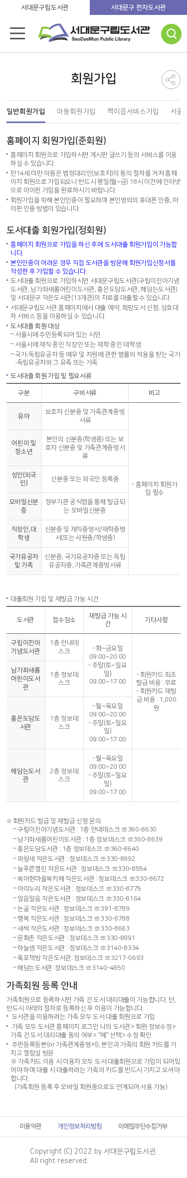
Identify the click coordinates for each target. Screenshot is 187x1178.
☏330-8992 (117, 858)
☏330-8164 (123, 898)
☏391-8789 (111, 908)
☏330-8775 (123, 888)
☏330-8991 (117, 938)
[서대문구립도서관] (94, 35)
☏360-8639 (145, 839)
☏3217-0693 (124, 957)
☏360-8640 (121, 848)
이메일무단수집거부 (143, 1126)
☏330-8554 (129, 868)
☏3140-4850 (105, 967)
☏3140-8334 (119, 947)
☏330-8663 (111, 928)
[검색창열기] (171, 33)
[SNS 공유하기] (171, 79)
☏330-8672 (147, 878)
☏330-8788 (111, 918)
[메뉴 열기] (17, 33)
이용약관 (30, 1126)
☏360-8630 (139, 829)
